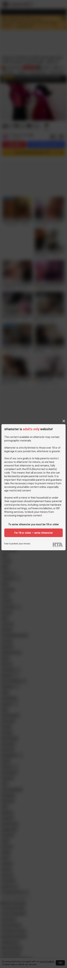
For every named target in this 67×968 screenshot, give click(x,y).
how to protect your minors (17, 544)
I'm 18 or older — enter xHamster (33, 532)
